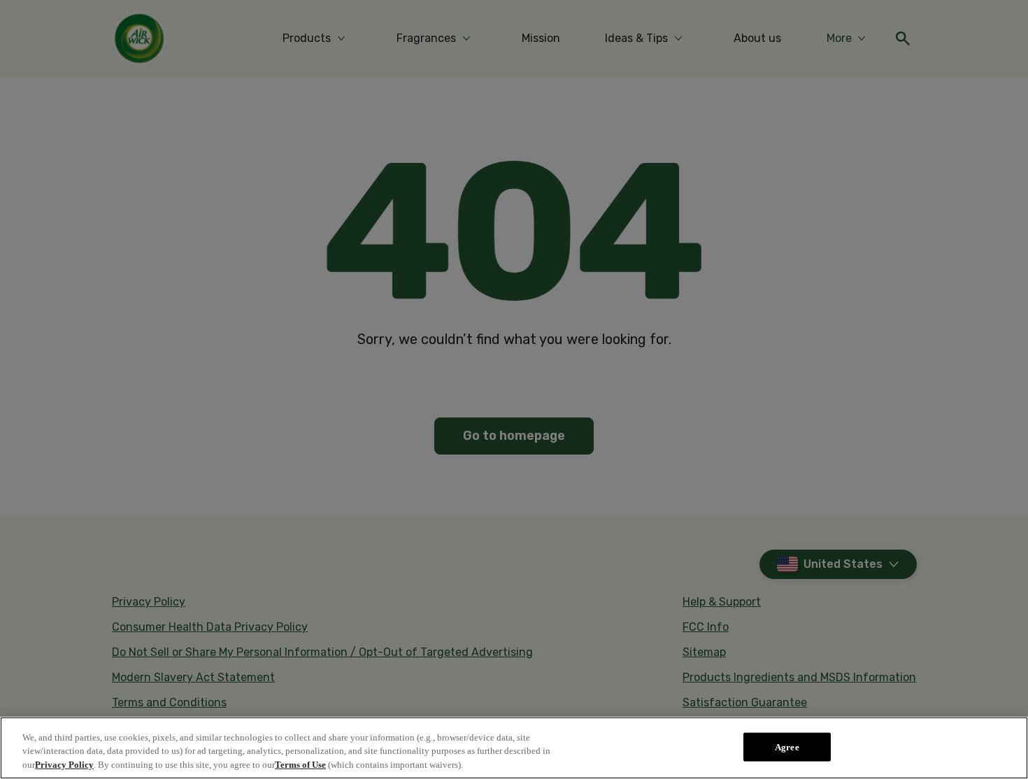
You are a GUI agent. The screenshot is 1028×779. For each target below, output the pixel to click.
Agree (787, 746)
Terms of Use (300, 764)
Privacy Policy (64, 764)
